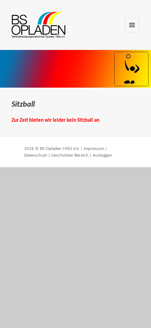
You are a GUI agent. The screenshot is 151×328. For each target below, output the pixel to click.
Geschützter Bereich (69, 155)
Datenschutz (35, 155)
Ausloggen (102, 155)
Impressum (94, 148)
